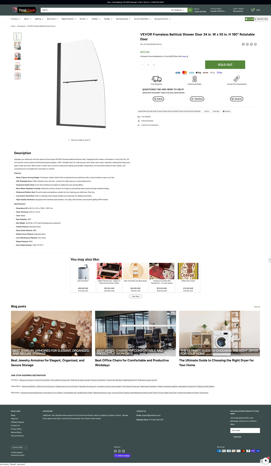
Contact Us (15, 425)
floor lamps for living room (131, 386)
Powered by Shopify (17, 455)
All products (21, 26)
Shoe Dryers (204, 393)
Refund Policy (16, 432)
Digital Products (68, 19)
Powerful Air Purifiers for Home (188, 393)
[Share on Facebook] (243, 44)
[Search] (190, 10)
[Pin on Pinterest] (247, 44)
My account (238, 11)
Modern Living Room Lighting (167, 386)
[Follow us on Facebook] (115, 451)
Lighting (38, 19)
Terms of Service (17, 436)
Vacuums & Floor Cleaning (120, 393)
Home (13, 26)
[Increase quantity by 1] (154, 65)
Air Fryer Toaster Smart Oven (167, 393)
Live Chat (250, 19)
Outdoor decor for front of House (67, 386)
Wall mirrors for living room (46, 386)
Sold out (225, 64)
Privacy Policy (16, 429)
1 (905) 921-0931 (262, 19)
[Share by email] (255, 44)
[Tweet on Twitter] (251, 44)
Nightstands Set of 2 (130, 380)
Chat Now (198, 99)
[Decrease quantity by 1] (142, 65)
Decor (26, 19)
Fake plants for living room (87, 386)
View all (257, 307)
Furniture (14, 19)
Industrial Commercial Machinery (32, 393)
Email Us (238, 99)
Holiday (107, 19)
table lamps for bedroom (149, 386)
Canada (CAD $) (17, 447)
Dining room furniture (26, 380)
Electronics (51, 19)
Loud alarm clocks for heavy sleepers (109, 386)
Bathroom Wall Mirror (29, 386)
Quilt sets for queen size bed (80, 380)
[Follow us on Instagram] (119, 451)
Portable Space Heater (84, 393)
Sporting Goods (122, 19)
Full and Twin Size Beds (42, 380)
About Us (14, 419)
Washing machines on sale (102, 393)
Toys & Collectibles (141, 19)
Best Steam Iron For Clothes (53, 393)
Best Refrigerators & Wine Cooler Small (143, 393)
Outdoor (95, 19)
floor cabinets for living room (60, 380)
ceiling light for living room (186, 386)
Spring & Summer (161, 19)
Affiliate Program (17, 422)
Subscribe (237, 437)
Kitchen (83, 19)
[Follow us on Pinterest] (123, 451)
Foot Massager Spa (70, 393)
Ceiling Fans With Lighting (205, 386)
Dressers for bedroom (98, 380)
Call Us (160, 99)
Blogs (13, 415)
